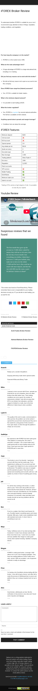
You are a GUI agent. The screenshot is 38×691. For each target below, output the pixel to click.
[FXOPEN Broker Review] (5, 350)
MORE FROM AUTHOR (8, 326)
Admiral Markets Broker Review (22, 340)
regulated (15, 112)
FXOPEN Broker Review (19, 348)
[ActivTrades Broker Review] (5, 333)
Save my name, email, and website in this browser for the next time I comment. (17, 633)
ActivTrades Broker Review (20, 331)
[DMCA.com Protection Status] (23, 688)
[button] (35, 2)
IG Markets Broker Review (8, 317)
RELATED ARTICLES (8, 323)
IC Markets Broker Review (29, 317)
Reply (8, 381)
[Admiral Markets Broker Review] (5, 342)
